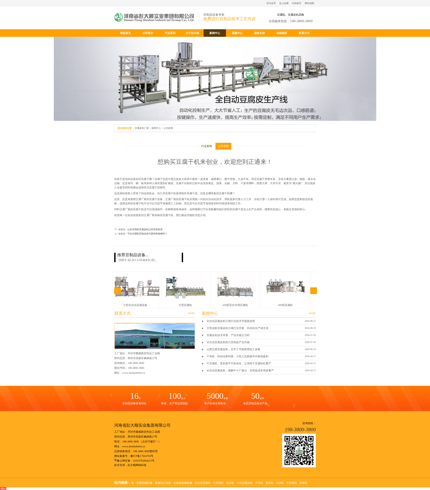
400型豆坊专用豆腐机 (235, 305)
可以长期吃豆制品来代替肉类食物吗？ (147, 233)
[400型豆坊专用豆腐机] (235, 300)
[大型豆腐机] (185, 300)
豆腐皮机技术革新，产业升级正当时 (228, 335)
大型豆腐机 (185, 305)
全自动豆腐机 (203, 482)
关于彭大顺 (192, 33)
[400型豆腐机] (285, 300)
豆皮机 (230, 482)
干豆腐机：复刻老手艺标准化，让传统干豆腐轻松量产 (239, 363)
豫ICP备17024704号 (141, 456)
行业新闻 (206, 146)
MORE (312, 313)
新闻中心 (214, 33)
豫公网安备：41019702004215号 (136, 460)
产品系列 (170, 33)
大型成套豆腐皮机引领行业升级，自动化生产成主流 (237, 328)
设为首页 (271, 3)
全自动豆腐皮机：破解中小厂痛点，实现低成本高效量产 (240, 370)
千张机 (259, 482)
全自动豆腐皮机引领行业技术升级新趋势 (231, 321)
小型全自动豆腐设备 (135, 305)
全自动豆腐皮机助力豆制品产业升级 (228, 342)
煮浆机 (269, 482)
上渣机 (280, 482)
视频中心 (237, 33)
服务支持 (259, 33)
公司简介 (147, 33)
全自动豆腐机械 (182, 482)
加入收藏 (284, 3)
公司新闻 (168, 128)
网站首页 (125, 33)
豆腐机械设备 (144, 482)
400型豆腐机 (285, 305)
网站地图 (309, 3)
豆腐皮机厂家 (142, 128)
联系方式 (304, 33)
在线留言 (296, 3)
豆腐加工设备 (163, 482)
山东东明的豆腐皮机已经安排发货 (145, 229)
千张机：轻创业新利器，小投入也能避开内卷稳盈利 (237, 356)
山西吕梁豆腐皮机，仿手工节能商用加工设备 (233, 349)
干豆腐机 (218, 482)
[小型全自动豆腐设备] (137, 300)
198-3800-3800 (130, 441)
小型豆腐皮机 (244, 482)
